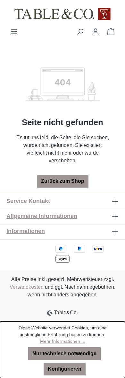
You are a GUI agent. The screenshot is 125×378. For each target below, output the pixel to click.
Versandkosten (27, 287)
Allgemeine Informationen (41, 216)
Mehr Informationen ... (62, 341)
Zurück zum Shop (62, 181)
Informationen (25, 231)
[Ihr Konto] (95, 31)
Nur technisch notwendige (64, 353)
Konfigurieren (64, 369)
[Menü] (14, 31)
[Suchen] (80, 31)
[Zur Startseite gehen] (62, 14)
